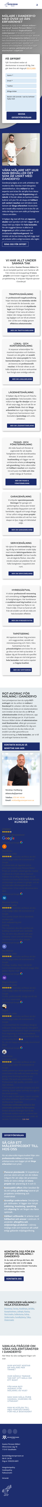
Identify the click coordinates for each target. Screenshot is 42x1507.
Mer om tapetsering (22, 670)
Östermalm (9, 1320)
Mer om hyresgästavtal (22, 620)
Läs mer (25, 1119)
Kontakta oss (14, 1278)
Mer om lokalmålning (22, 379)
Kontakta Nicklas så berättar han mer (15, 746)
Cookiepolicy (7, 1470)
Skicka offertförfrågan (21, 116)
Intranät (5, 1478)
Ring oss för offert (15, 244)
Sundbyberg (20, 1317)
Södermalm (9, 1317)
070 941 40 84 (19, 797)
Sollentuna (18, 1314)
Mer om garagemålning (22, 530)
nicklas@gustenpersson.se (23, 800)
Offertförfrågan (14, 1135)
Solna (26, 1314)
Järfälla (31, 1308)
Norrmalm (8, 1314)
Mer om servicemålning (22, 573)
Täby (28, 1317)
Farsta (15, 1308)
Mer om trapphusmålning (22, 330)
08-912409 (31, 68)
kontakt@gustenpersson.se (13, 1456)
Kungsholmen (10, 1311)
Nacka (27, 1311)
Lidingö (20, 1311)
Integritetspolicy (8, 1467)
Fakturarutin (7, 1473)
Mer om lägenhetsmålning (22, 426)
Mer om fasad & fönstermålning (22, 482)
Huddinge (23, 1308)
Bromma (8, 1308)
